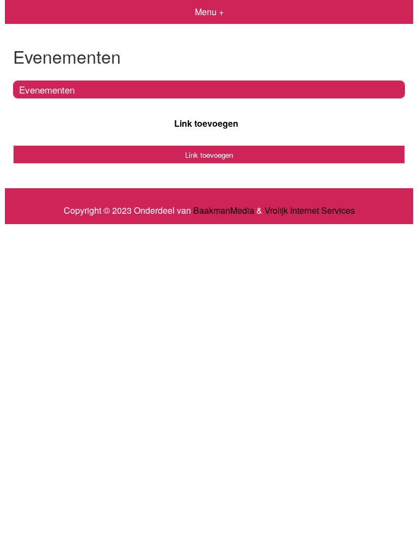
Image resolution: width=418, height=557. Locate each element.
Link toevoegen (206, 123)
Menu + (209, 11)
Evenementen (47, 89)
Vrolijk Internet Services (310, 210)
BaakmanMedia (223, 210)
